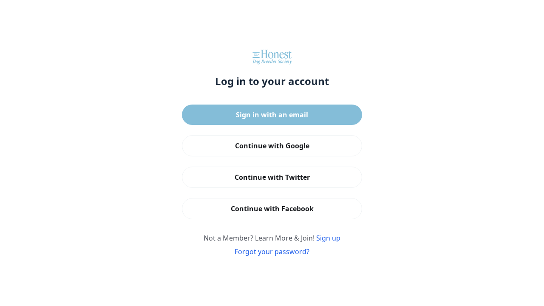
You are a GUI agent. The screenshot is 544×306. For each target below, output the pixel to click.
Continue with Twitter (272, 177)
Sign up (328, 238)
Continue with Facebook (272, 208)
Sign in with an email (272, 114)
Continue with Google (272, 145)
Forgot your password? (272, 251)
